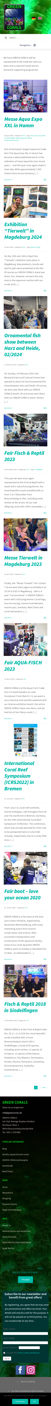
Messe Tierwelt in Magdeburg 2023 (25, 530)
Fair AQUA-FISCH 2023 (25, 637)
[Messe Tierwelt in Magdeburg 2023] (25, 534)
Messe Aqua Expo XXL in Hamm (25, 92)
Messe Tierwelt (35, 247)
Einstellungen (20, 1401)
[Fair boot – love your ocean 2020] (25, 868)
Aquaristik (42, 136)
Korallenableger (9, 138)
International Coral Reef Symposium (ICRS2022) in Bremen (25, 734)
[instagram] (30, 1370)
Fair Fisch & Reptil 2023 (25, 427)
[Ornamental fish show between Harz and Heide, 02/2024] (25, 312)
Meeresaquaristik (21, 138)
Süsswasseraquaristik (11, 140)
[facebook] (20, 1370)
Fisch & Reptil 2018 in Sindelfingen (25, 976)
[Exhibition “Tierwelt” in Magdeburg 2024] (25, 201)
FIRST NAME (9, 1329)
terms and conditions (29, 1352)
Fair (24, 136)
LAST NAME (9, 1338)
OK (34, 1401)
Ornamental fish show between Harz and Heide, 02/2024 (25, 306)
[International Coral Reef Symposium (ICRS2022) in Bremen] (25, 740)
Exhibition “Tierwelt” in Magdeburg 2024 (25, 197)
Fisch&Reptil (38, 470)
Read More (7, 180)
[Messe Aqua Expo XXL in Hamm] (25, 96)
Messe (30, 138)
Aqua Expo (34, 136)
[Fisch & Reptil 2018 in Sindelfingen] (25, 981)
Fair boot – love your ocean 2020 (25, 864)
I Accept (25, 1279)
